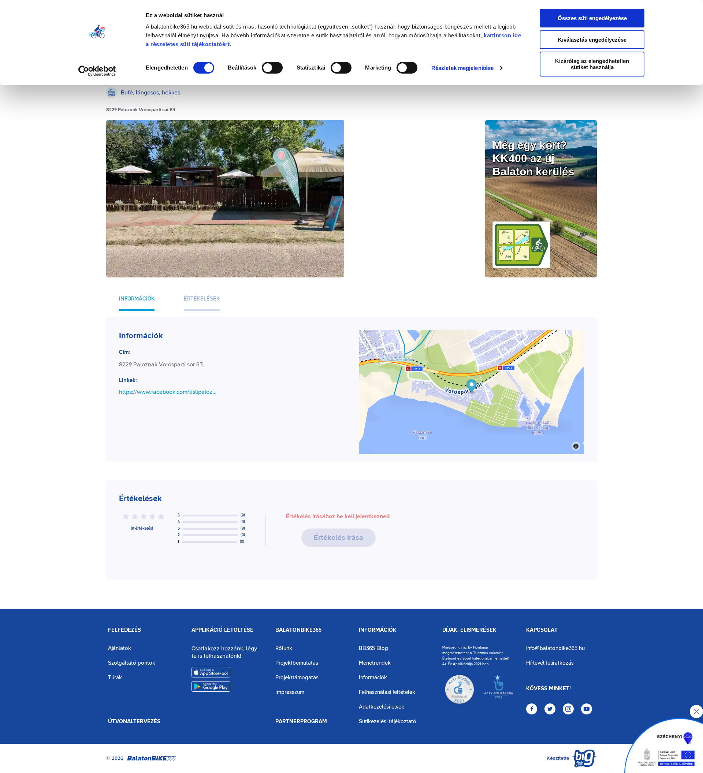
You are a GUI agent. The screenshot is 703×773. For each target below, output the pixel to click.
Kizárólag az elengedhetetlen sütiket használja (592, 64)
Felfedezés (124, 630)
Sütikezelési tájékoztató (387, 721)
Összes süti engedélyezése (592, 18)
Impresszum (289, 692)
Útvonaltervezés (134, 721)
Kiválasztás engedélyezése (592, 40)
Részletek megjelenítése (462, 68)
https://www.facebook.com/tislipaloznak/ (168, 392)
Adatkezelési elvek (381, 706)
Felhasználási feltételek (387, 692)
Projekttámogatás (297, 677)
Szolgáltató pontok (131, 663)
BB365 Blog (373, 648)
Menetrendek (375, 663)
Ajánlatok (119, 648)
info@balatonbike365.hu (555, 648)
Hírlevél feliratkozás (550, 663)
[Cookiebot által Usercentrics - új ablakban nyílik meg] (97, 71)
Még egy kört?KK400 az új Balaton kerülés (533, 158)
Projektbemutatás (296, 663)
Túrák (115, 677)
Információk (378, 630)
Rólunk (283, 648)
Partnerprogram (301, 721)
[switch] (272, 68)
